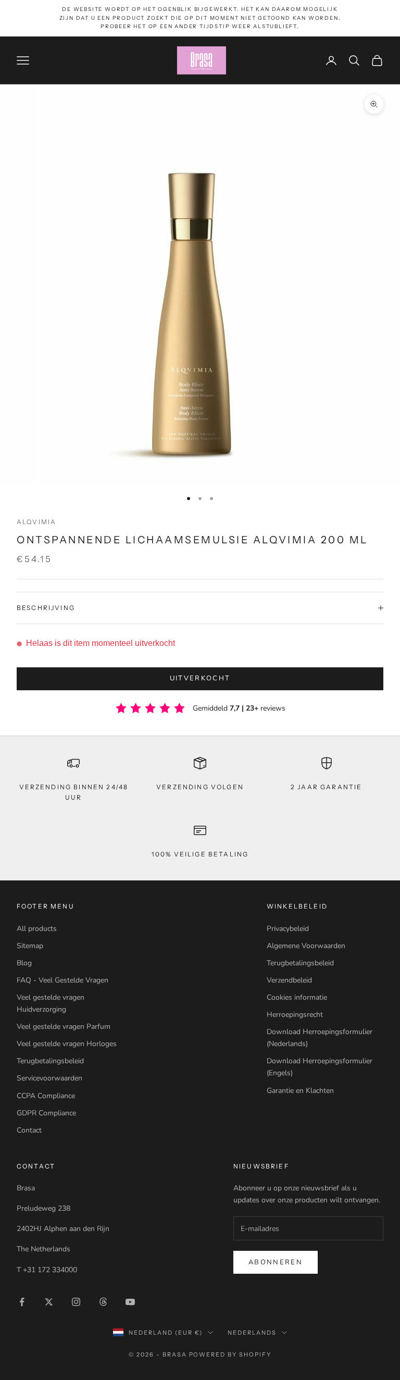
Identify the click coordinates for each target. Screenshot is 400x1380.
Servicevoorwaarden (49, 1078)
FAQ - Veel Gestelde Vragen (62, 980)
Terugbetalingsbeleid (50, 1061)
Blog (24, 963)
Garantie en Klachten (300, 1091)
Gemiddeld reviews (239, 708)
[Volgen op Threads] (103, 1302)
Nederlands (252, 1332)
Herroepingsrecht (295, 1015)
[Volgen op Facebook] (22, 1302)
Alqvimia (36, 522)
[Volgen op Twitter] (49, 1302)
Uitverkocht (200, 678)
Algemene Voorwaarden (306, 946)
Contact (29, 1130)
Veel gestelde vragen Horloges (67, 1044)
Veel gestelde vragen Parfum (63, 1026)
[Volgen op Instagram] (76, 1302)
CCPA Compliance (46, 1096)
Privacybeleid (288, 929)
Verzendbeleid (289, 980)
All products (37, 929)
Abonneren (275, 1262)
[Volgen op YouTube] (130, 1302)
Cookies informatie (297, 997)
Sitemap (30, 946)
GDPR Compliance (46, 1113)
